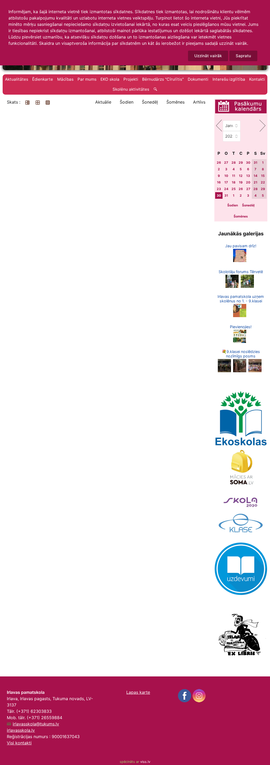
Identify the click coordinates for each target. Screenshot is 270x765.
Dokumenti (198, 79)
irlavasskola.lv (21, 730)
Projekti (130, 79)
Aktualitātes (16, 79)
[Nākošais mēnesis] (262, 126)
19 (241, 182)
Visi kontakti (19, 742)
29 (241, 162)
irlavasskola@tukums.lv (36, 724)
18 (233, 182)
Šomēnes (175, 102)
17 (226, 182)
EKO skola (109, 79)
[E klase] (240, 523)
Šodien (126, 102)
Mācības (65, 79)
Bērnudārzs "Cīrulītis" (163, 79)
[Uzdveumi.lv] (240, 568)
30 (248, 162)
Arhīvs (199, 102)
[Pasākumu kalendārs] (240, 107)
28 (234, 162)
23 (219, 189)
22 (263, 182)
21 (255, 182)
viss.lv (145, 762)
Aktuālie (103, 102)
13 (248, 176)
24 (226, 189)
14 (255, 176)
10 (226, 176)
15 (263, 176)
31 (255, 162)
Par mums (87, 79)
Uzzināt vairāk (208, 55)
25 (234, 189)
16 (219, 182)
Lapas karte (138, 692)
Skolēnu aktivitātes (131, 89)
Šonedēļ (150, 102)
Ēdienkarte (42, 79)
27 (226, 162)
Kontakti (257, 79)
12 (241, 176)
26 (219, 162)
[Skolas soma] (240, 468)
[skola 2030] (240, 500)
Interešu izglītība (229, 79)
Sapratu (243, 55)
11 (233, 176)
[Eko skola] (240, 418)
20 (248, 182)
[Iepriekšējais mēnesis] (219, 126)
